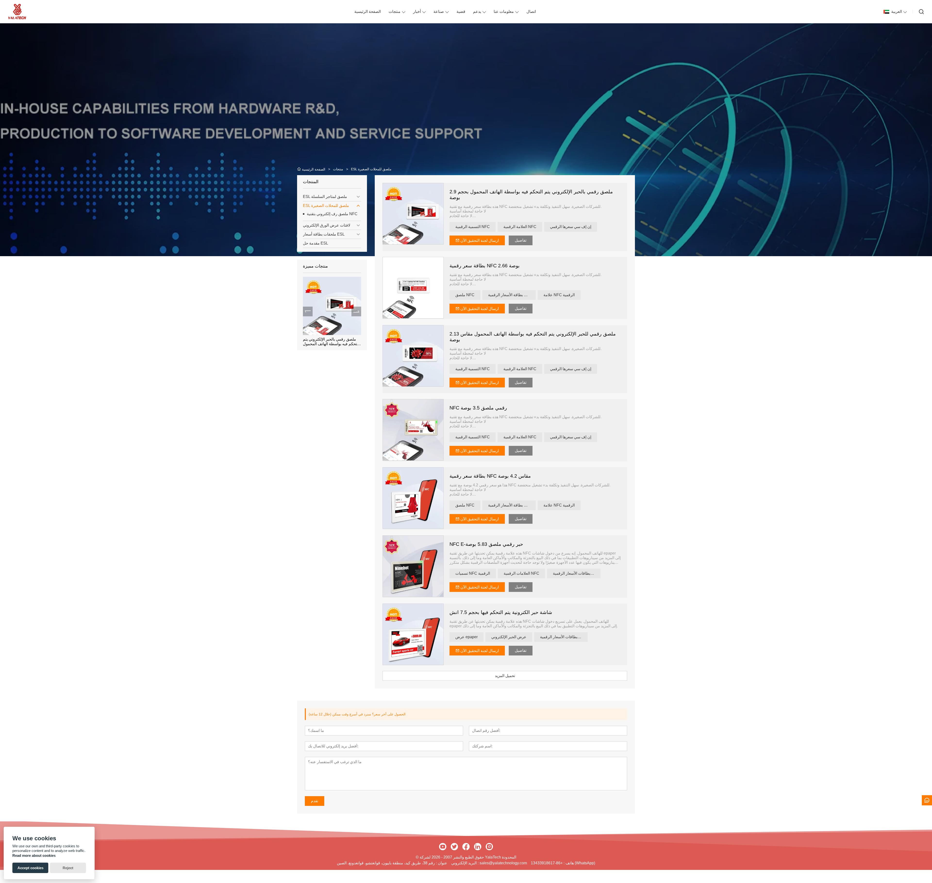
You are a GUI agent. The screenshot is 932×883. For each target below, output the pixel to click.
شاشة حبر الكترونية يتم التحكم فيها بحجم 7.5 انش (500, 612)
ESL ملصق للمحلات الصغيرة (326, 206)
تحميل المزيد (505, 676)
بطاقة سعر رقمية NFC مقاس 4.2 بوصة (490, 476)
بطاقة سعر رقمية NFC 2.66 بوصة (484, 265)
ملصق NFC (464, 295)
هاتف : (568, 863)
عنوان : (441, 863)
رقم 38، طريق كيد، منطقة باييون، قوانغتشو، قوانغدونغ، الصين (386, 863)
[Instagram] (489, 846)
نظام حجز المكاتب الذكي (322, 339)
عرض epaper (466, 637)
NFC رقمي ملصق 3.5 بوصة (478, 407)
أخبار (417, 11)
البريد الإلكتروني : (465, 863)
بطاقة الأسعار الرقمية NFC (510, 295)
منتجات (394, 11)
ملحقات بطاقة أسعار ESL (324, 234)
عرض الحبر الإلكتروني (508, 637)
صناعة (438, 11)
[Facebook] (466, 846)
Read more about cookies (34, 855)
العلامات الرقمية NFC (521, 573)
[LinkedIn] (478, 846)
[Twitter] (454, 846)
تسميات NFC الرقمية (472, 573)
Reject (68, 868)
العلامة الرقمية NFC (519, 227)
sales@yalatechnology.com (503, 863)
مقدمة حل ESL (315, 243)
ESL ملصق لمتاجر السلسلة (325, 197)
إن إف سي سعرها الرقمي (570, 227)
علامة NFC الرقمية (559, 295)
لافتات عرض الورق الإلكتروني (326, 225)
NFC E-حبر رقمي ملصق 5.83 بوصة (486, 544)
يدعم (477, 11)
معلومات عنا (504, 11)
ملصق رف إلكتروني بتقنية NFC (332, 214)
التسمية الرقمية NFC (472, 227)
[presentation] (308, 311)
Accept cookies (30, 868)
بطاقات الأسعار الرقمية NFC (576, 573)
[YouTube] (443, 846)
